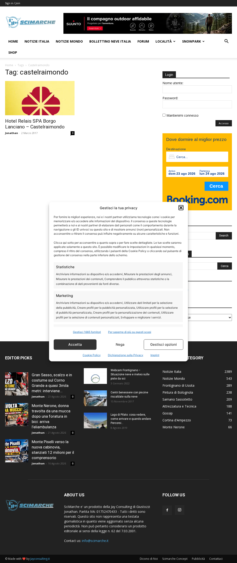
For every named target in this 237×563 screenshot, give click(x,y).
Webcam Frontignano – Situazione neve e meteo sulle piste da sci (130, 374)
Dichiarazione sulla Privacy (125, 355)
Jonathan (11, 133)
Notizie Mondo (69, 41)
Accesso (224, 123)
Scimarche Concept (174, 559)
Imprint (154, 355)
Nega (120, 344)
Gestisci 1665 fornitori (87, 331)
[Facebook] (167, 510)
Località (164, 41)
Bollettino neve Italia (110, 41)
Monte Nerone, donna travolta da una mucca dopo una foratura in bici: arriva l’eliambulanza (51, 416)
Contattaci (216, 559)
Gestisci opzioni (163, 344)
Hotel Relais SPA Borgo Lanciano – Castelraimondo (35, 124)
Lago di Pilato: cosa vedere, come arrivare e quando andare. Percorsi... (131, 419)
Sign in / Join (12, 3)
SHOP (12, 52)
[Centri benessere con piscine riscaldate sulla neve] (95, 398)
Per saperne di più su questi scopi (129, 331)
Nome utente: (172, 83)
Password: (170, 98)
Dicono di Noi (149, 559)
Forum (143, 41)
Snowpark (191, 41)
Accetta (75, 344)
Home (13, 41)
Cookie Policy (92, 355)
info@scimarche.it (95, 540)
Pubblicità (198, 559)
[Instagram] (179, 510)
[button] (181, 207)
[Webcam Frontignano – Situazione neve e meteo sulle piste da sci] (95, 376)
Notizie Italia (37, 41)
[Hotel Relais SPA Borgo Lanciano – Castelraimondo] (40, 98)
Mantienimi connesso (182, 115)
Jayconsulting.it (40, 559)
